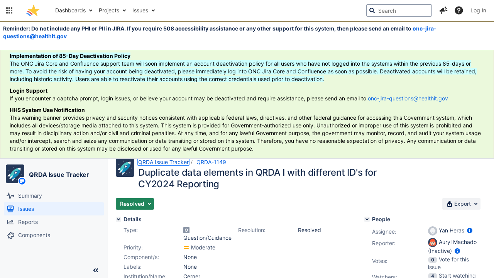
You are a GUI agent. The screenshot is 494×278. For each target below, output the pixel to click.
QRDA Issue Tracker (59, 174)
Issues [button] (140, 10)
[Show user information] (470, 230)
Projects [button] (109, 10)
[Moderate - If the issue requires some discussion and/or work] (186, 247)
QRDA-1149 (211, 162)
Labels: (133, 266)
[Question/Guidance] (186, 230)
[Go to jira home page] (33, 10)
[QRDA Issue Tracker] (15, 173)
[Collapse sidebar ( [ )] (96, 270)
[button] (9, 10)
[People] (367, 219)
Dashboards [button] (70, 10)
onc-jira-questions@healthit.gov (408, 98)
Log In (478, 10)
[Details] (118, 219)
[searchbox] (399, 10)
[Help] (459, 10)
